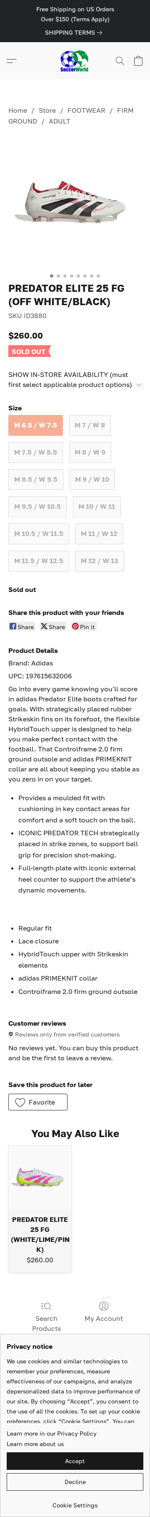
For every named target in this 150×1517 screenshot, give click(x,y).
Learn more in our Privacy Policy (52, 1433)
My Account (104, 1318)
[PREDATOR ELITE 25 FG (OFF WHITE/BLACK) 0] (75, 202)
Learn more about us (35, 1443)
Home (17, 110)
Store (47, 110)
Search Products (46, 1323)
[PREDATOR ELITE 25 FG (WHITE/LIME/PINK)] (40, 1177)
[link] (75, 33)
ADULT (59, 121)
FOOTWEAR (86, 110)
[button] (75, 61)
